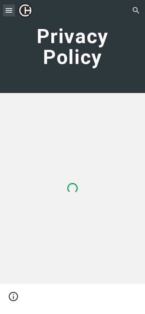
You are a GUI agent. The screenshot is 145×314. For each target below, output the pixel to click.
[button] (9, 10)
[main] (72, 47)
